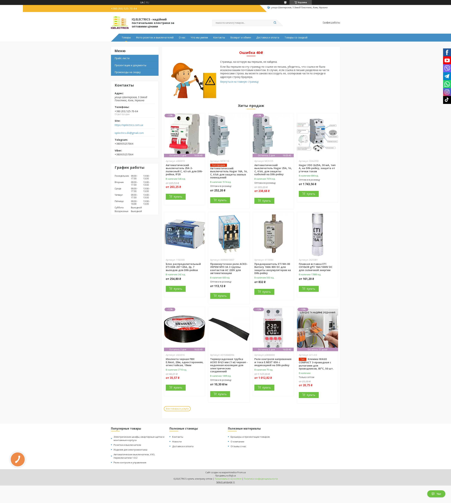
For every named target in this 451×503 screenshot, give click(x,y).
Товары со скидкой (296, 37)
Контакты (219, 37)
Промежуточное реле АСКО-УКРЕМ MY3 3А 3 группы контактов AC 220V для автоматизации (229, 268)
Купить (178, 196)
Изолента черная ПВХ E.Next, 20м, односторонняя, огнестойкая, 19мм (184, 362)
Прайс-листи (122, 58)
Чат (439, 493)
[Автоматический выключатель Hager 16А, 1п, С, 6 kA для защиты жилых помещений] (228, 135)
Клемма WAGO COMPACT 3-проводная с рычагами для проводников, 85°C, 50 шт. (316, 363)
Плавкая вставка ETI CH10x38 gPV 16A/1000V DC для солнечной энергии (315, 267)
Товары (126, 37)
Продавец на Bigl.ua (225, 475)
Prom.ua (241, 472)
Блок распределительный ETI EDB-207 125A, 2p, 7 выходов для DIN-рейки (183, 267)
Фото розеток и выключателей (155, 37)
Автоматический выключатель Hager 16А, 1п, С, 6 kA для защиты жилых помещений (229, 173)
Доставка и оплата (267, 37)
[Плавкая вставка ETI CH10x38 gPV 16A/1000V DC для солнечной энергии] (317, 234)
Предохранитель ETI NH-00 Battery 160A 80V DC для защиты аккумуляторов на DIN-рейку (272, 268)
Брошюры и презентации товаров (250, 436)
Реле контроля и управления (130, 462)
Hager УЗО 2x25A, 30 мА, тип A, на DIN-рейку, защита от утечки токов (317, 168)
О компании (237, 441)
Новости (177, 441)
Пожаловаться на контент (228, 478)
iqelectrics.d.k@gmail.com (129, 133)
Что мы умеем (199, 37)
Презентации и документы (130, 65)
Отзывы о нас (238, 446)
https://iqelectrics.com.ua (129, 125)
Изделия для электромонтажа (130, 449)
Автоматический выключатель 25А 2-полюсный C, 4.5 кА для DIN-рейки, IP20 (184, 169)
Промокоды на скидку (128, 72)
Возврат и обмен (240, 37)
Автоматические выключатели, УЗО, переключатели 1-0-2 (134, 456)
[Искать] (274, 23)
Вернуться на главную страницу (239, 81)
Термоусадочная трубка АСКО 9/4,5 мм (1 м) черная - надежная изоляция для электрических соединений (229, 365)
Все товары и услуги (177, 408)
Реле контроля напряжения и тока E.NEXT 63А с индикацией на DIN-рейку (272, 362)
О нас (182, 37)
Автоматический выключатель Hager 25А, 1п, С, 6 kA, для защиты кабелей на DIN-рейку (273, 169)
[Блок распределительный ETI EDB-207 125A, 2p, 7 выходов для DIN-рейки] (184, 234)
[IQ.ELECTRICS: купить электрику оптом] (120, 22)
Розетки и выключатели (127, 444)
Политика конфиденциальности (261, 478)
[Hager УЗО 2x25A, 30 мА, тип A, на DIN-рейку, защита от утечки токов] (317, 135)
